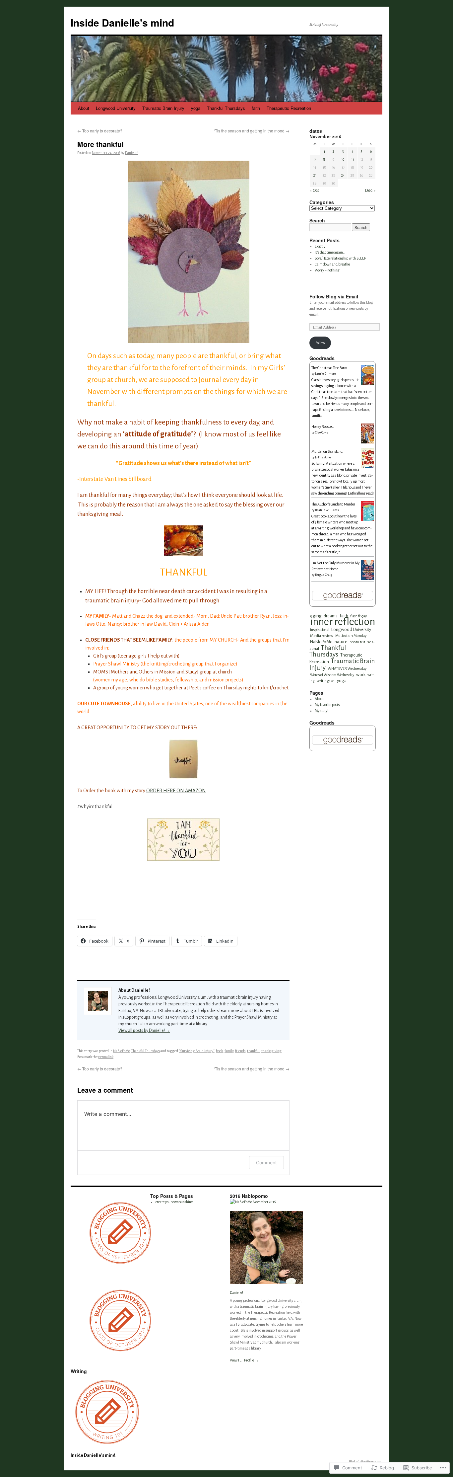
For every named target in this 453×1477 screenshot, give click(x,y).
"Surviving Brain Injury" (196, 1051)
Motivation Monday (350, 636)
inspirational (319, 630)
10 (343, 159)
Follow (320, 343)
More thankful (100, 144)
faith (256, 108)
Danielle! (131, 153)
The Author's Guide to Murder (333, 504)
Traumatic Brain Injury (163, 108)
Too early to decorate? (99, 130)
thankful (253, 1051)
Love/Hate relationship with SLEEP (340, 258)
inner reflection (342, 621)
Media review (321, 636)
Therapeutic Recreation (289, 108)
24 (343, 175)
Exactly (320, 246)
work (360, 674)
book (219, 1051)
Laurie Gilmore (325, 373)
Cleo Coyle (321, 432)
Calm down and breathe (332, 264)
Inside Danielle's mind (122, 22)
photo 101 (357, 642)
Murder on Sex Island (327, 451)
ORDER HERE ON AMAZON (176, 790)
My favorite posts (327, 705)
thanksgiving (271, 1051)
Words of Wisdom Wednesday (332, 675)
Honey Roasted (322, 426)
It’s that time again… (330, 252)
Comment (266, 1162)
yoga (195, 108)
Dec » (370, 190)
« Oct (314, 190)
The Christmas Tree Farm (329, 368)
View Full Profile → (244, 1360)
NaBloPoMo (121, 1051)
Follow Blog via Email (333, 296)
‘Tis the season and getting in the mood (252, 130)
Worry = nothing (327, 270)
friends (240, 1051)
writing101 (326, 680)
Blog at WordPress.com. (365, 1461)
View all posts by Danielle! (144, 1030)
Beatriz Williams (327, 510)
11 (352, 159)
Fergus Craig (323, 575)
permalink (105, 1057)
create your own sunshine (174, 1202)
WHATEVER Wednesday (347, 668)
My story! (321, 711)
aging (316, 615)
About (83, 108)
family (229, 1051)
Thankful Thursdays (226, 108)
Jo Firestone (323, 457)
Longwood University (116, 108)
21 (314, 175)
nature (341, 641)
